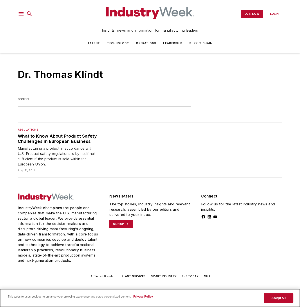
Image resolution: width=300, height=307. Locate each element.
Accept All (278, 298)
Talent (94, 43)
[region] (150, 298)
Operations (146, 43)
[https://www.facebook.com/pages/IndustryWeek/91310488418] (203, 217)
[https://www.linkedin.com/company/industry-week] (209, 217)
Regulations (28, 129)
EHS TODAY (190, 276)
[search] (29, 14)
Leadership (172, 43)
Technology (118, 43)
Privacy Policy (143, 296)
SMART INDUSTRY (164, 276)
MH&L (208, 276)
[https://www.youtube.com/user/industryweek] (215, 217)
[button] (21, 14)
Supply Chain (200, 43)
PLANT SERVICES (133, 276)
